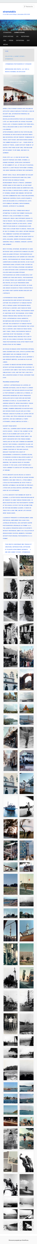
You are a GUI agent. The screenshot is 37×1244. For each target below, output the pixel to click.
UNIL (4, 40)
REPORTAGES (25, 36)
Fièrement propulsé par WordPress (18, 1240)
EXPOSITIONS (20, 40)
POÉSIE (11, 40)
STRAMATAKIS (7, 32)
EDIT (28, 40)
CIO (17, 36)
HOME (6, 51)
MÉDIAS (5, 44)
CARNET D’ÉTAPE (19, 32)
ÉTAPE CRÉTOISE (8, 36)
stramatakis (9, 11)
